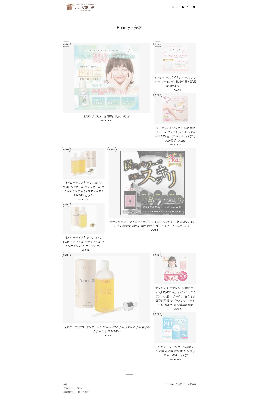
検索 (65, 384)
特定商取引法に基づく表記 (76, 392)
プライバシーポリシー (73, 388)
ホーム (175, 7)
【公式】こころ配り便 (185, 384)
